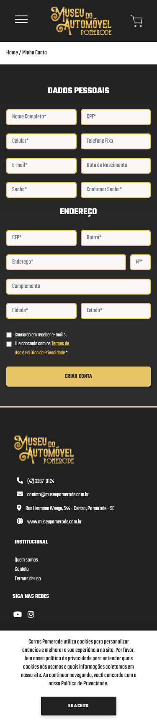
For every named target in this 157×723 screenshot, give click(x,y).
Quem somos (26, 560)
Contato (22, 569)
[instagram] (31, 615)
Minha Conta (34, 53)
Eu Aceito (78, 706)
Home (12, 53)
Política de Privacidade (45, 353)
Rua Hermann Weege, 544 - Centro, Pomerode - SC (70, 508)
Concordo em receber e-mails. (41, 335)
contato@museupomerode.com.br (58, 494)
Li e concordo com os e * (42, 348)
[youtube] (17, 615)
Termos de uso (28, 578)
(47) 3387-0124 (40, 481)
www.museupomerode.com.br (54, 522)
